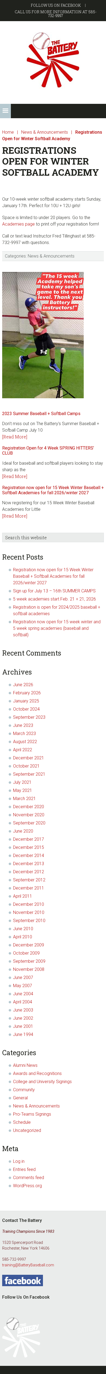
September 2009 (29, 961)
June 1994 (23, 1034)
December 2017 (28, 839)
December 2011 (28, 888)
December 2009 (28, 945)
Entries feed (24, 1169)
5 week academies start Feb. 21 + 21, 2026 (54, 599)
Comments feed (28, 1177)
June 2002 (23, 1018)
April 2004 (22, 1001)
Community (24, 1089)
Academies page (18, 224)
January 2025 (26, 701)
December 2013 (28, 863)
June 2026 (23, 684)
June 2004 (23, 993)
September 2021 (29, 774)
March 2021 (24, 798)
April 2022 (22, 749)
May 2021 (22, 790)
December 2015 (28, 847)
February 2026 (27, 692)
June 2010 (23, 928)
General (20, 1097)
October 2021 (26, 766)
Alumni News (25, 1065)
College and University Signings (42, 1081)
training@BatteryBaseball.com (28, 1265)
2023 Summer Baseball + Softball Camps (41, 413)
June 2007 (23, 977)
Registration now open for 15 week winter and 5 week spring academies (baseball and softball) (57, 628)
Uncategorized (27, 1130)
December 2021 (28, 757)
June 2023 (23, 725)
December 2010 (28, 904)
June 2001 (23, 1026)
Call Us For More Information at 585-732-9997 (55, 13)
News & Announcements (51, 256)
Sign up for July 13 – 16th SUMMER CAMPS (54, 590)
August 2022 (25, 741)
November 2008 (28, 969)
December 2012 (28, 871)
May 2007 (22, 985)
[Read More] (14, 436)
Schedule (22, 1122)
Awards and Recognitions (37, 1073)
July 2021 (22, 782)
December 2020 (28, 806)
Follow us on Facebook (56, 5)
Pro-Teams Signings (32, 1114)
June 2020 (23, 831)
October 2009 (26, 953)
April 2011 (22, 896)
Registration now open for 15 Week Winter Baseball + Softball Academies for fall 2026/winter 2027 (53, 490)
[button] (5, 111)
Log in (18, 1161)
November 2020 (28, 814)
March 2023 (24, 733)
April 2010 (22, 936)
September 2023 (29, 717)
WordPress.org (27, 1185)
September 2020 (29, 823)
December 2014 (28, 855)
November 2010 (28, 912)
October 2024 (26, 709)
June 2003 (23, 1010)
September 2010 (29, 920)
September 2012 (29, 879)
